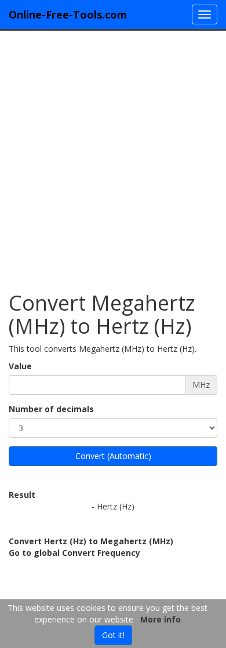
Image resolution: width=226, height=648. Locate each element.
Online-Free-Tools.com (68, 14)
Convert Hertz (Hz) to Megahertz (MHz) (91, 541)
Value (20, 366)
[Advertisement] (113, 155)
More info (160, 619)
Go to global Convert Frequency (74, 552)
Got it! (113, 634)
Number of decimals (51, 408)
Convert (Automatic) (113, 455)
